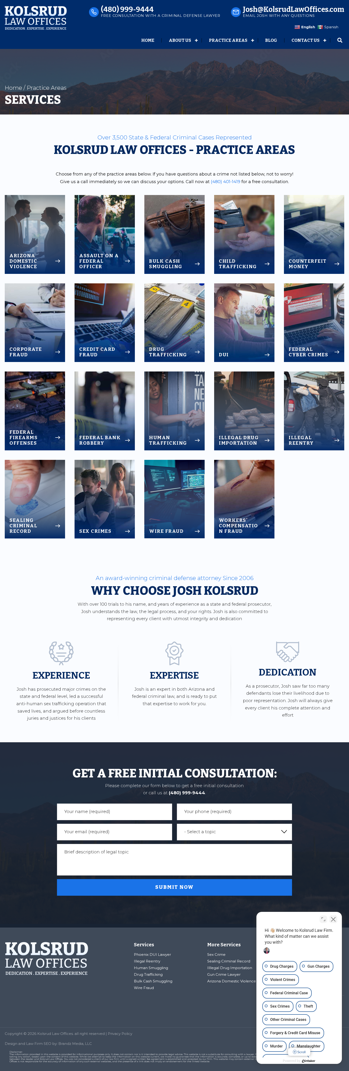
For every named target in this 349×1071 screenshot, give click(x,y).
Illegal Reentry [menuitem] (147, 961)
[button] (196, 40)
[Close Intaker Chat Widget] (333, 919)
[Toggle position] (323, 919)
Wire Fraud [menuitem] (144, 987)
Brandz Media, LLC (75, 1043)
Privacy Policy (120, 1033)
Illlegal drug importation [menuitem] (229, 968)
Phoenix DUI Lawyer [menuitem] (152, 954)
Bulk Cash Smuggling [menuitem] (153, 981)
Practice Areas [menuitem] (228, 40)
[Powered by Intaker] (309, 1061)
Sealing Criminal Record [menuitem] (228, 961)
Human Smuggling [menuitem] (151, 968)
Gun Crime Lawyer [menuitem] (224, 974)
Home (13, 87)
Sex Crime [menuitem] (216, 954)
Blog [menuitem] (271, 40)
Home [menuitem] (147, 40)
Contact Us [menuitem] (306, 40)
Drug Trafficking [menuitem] (148, 974)
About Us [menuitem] (180, 40)
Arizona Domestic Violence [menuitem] (231, 981)
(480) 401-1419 (225, 181)
